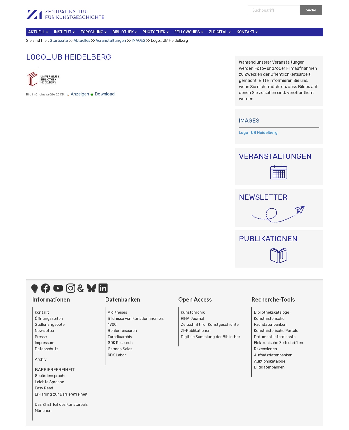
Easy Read (44, 388)
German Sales (120, 349)
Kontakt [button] (246, 32)
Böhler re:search (122, 330)
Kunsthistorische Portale (276, 330)
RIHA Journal (192, 318)
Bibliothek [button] (123, 32)
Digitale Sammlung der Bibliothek (211, 337)
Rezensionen (265, 349)
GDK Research (120, 342)
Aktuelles (82, 40)
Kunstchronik (193, 312)
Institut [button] (62, 32)
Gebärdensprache (50, 375)
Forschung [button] (92, 32)
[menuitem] (39, 32)
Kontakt (42, 312)
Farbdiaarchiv (120, 337)
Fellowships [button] (187, 32)
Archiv (41, 359)
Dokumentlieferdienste (275, 337)
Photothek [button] (154, 32)
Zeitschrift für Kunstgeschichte (210, 324)
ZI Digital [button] (218, 32)
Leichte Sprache (49, 382)
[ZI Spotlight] (34, 290)
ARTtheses (117, 312)
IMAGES (138, 40)
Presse (41, 337)
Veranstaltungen (111, 40)
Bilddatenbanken (269, 367)
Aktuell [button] (36, 32)
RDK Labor (117, 355)
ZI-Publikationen (196, 330)
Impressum (44, 342)
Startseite (59, 40)
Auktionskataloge (269, 361)
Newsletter (45, 330)
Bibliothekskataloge (271, 312)
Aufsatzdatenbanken (273, 355)
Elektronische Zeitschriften (278, 342)
